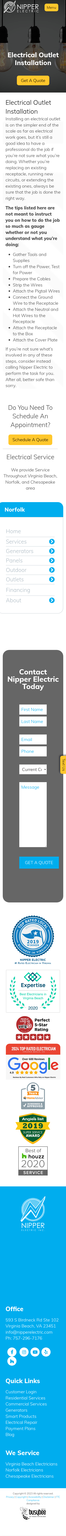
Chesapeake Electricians (30, 1476)
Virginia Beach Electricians (32, 1464)
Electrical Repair (21, 1422)
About (13, 600)
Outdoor (16, 569)
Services (16, 541)
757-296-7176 (27, 1338)
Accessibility (34, 1496)
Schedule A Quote (30, 439)
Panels (14, 560)
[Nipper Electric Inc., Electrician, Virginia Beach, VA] (33, 1266)
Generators (20, 551)
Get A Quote (33, 80)
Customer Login (21, 1391)
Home (13, 531)
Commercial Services (26, 1404)
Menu (51, 7)
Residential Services (25, 1398)
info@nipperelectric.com (29, 1332)
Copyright (21, 1496)
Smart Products (21, 1416)
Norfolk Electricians (24, 1470)
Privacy (10, 1496)
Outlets (15, 579)
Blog (10, 1434)
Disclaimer (48, 1496)
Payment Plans (21, 1428)
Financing (18, 589)
